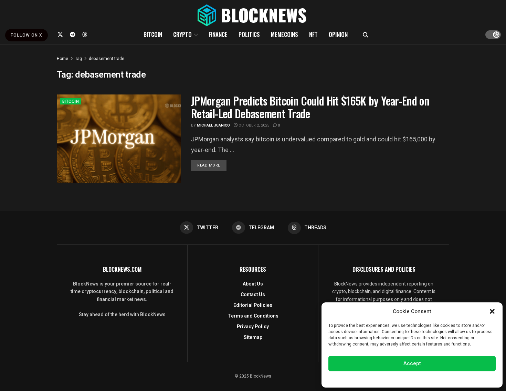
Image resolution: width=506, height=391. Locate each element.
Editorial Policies (252, 305)
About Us (253, 284)
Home (62, 59)
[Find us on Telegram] (72, 34)
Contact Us (253, 294)
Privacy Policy (253, 326)
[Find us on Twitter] (60, 34)
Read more (211, 165)
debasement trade (106, 59)
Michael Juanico (213, 125)
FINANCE (218, 34)
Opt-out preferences (391, 378)
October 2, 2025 (253, 125)
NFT (313, 34)
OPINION (338, 34)
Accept (412, 363)
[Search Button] (365, 34)
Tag (78, 59)
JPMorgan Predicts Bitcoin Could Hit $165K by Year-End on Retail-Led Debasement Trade (310, 106)
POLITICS (249, 34)
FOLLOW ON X (26, 35)
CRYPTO (182, 34)
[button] (492, 311)
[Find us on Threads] (84, 34)
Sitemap (253, 337)
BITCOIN (153, 34)
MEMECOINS (284, 34)
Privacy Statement (431, 378)
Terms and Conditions (253, 316)
